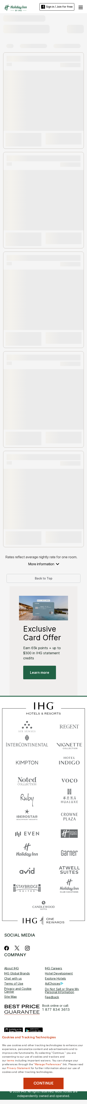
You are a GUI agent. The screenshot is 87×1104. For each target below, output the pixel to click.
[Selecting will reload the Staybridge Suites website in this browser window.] (27, 888)
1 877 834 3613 (56, 1010)
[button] (81, 7)
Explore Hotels (55, 978)
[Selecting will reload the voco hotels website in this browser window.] (69, 780)
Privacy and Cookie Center (17, 990)
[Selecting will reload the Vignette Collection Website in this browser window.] (69, 744)
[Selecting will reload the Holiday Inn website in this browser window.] (27, 852)
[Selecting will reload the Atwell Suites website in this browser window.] (69, 870)
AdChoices (52, 983)
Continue (44, 1083)
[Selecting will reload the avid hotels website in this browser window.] (27, 870)
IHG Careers (53, 968)
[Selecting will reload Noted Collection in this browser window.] (27, 780)
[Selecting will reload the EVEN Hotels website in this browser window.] (27, 834)
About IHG (11, 968)
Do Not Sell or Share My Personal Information (62, 990)
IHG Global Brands (17, 973)
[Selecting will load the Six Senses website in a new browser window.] (27, 726)
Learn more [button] (39, 672)
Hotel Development (59, 973)
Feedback (52, 997)
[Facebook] (7, 948)
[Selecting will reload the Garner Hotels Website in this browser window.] (69, 852)
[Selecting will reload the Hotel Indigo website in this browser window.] (69, 762)
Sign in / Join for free (59, 6)
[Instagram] (27, 948)
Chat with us (13, 978)
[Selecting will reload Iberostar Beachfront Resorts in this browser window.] (27, 816)
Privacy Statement (18, 1068)
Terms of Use (13, 983)
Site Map (10, 996)
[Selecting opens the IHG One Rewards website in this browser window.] (43, 920)
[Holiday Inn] (15, 8)
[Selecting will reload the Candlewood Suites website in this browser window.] (43, 906)
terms (10, 1060)
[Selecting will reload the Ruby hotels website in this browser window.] (27, 798)
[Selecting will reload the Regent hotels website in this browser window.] (69, 726)
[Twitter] (17, 948)
